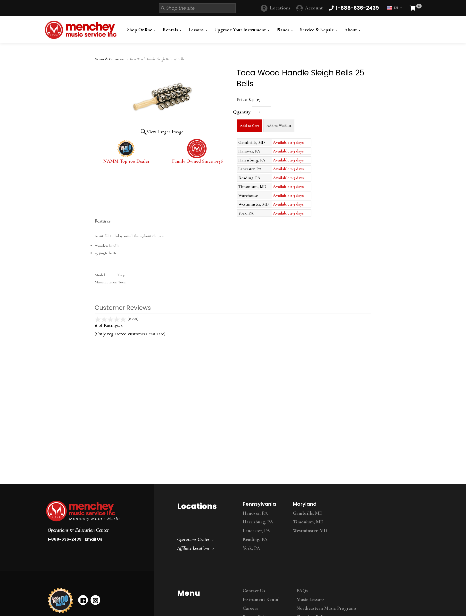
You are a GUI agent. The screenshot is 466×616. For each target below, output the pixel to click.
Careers (250, 608)
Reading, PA (255, 539)
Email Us (93, 539)
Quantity (241, 112)
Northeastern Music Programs (327, 608)
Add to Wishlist (278, 125)
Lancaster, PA (256, 531)
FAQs (302, 591)
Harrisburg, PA (258, 522)
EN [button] (396, 7)
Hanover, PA (255, 513)
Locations (280, 8)
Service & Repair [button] (317, 30)
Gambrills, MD (308, 513)
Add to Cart (249, 125)
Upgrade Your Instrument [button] (240, 30)
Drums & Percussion (109, 59)
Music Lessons (311, 599)
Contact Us (254, 591)
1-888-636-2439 (65, 539)
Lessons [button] (197, 30)
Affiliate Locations (193, 548)
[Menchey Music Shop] (82, 30)
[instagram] (95, 600)
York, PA (251, 548)
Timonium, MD (308, 522)
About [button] (351, 30)
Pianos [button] (283, 30)
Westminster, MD (310, 531)
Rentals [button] (171, 30)
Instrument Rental (261, 599)
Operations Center (193, 539)
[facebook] (83, 600)
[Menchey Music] (95, 511)
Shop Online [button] (140, 30)
